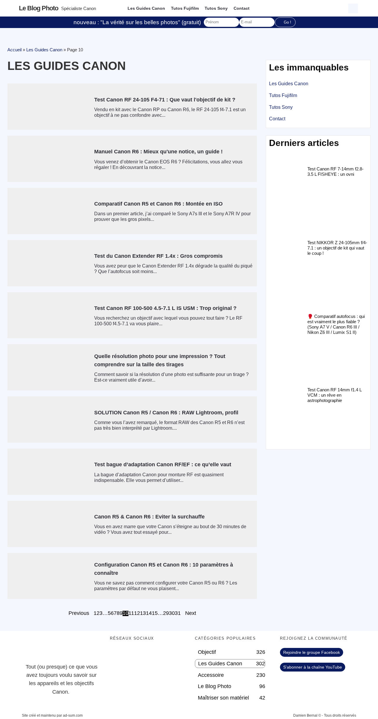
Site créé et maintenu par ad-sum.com (52, 715)
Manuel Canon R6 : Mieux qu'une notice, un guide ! (158, 152)
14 (149, 613)
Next (190, 613)
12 (137, 613)
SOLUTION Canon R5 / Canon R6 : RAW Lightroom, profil (166, 413)
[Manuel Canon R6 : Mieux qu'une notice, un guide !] (48, 159)
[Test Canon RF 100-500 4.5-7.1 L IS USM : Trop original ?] (48, 315)
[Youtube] (149, 655)
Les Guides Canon (146, 8)
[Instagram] (166, 655)
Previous (79, 613)
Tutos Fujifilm (185, 8)
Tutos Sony (216, 8)
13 (143, 613)
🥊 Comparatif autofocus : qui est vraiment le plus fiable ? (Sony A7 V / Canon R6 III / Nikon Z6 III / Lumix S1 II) (336, 324)
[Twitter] (133, 655)
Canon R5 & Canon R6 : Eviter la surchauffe (149, 517)
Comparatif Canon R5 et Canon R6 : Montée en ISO (158, 204)
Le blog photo (38, 8)
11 (131, 613)
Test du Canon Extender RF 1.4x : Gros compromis (158, 256)
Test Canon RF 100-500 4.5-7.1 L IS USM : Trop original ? (165, 308)
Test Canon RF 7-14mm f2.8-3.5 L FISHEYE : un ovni (335, 171)
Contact (242, 8)
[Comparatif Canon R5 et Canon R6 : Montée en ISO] (48, 211)
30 (172, 613)
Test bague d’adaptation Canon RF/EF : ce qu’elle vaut (162, 464)
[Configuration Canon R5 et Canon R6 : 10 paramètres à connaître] (48, 576)
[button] (353, 8)
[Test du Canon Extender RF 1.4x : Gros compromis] (48, 263)
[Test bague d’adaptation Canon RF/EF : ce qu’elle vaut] (48, 472)
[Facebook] (117, 655)
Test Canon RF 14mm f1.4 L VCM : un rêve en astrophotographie (334, 395)
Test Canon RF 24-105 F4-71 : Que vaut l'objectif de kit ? (164, 100)
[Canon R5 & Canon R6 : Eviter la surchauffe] (48, 524)
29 (166, 613)
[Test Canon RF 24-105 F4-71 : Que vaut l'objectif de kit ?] (48, 106)
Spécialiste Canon (78, 8)
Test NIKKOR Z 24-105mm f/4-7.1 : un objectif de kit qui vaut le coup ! (337, 248)
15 (155, 613)
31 (178, 613)
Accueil (14, 49)
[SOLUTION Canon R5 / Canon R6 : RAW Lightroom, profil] (48, 419)
